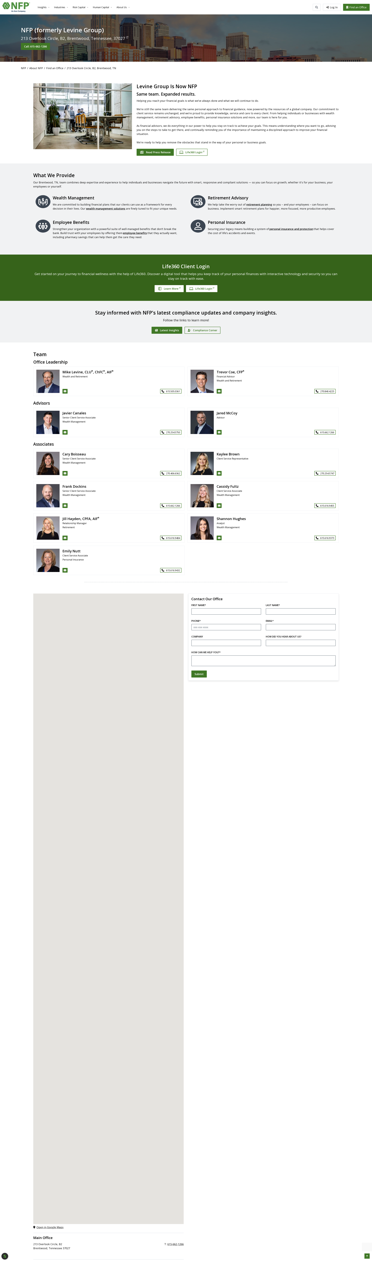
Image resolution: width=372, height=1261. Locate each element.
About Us (122, 7)
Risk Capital (79, 7)
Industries (59, 7)
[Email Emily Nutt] (65, 570)
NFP (23, 68)
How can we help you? (206, 652)
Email (270, 620)
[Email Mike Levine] (65, 391)
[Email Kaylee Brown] (219, 473)
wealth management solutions (105, 208)
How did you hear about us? (283, 636)
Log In (334, 7)
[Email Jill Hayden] (65, 538)
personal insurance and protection (291, 229)
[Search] (317, 7)
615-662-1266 (175, 1244)
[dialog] (4, 1256)
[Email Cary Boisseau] (65, 473)
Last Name (273, 605)
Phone (196, 620)
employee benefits (135, 233)
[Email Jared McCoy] (219, 432)
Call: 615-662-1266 (35, 46)
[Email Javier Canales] (65, 432)
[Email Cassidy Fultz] (219, 505)
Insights (42, 7)
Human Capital (101, 7)
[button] (367, 1256)
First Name (198, 605)
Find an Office (357, 7)
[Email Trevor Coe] (219, 391)
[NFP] (16, 7)
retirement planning (259, 204)
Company (197, 636)
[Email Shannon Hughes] (219, 538)
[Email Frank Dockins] (65, 505)
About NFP (36, 68)
